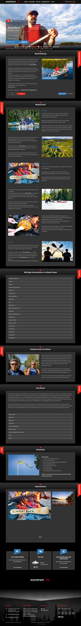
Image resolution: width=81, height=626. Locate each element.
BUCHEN (21, 93)
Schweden (22, 146)
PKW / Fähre (26, 90)
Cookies (48, 622)
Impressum (33, 622)
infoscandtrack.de (14, 617)
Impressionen (47, 48)
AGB (37, 622)
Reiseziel (30, 48)
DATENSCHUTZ (42, 622)
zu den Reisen (18, 567)
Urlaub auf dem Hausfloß (30, 616)
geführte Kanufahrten (30, 614)
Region (35, 48)
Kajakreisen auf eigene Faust (31, 610)
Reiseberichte (45, 610)
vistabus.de (42, 623)
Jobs (52, 1)
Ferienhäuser (28, 613)
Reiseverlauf (17, 48)
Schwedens (24, 257)
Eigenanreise (34, 90)
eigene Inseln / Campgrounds (31, 611)
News (43, 608)
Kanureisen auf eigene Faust (31, 608)
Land (41, 48)
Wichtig (24, 48)
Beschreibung (9, 48)
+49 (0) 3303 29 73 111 (70, 1)
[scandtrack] (40, 582)
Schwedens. (34, 64)
